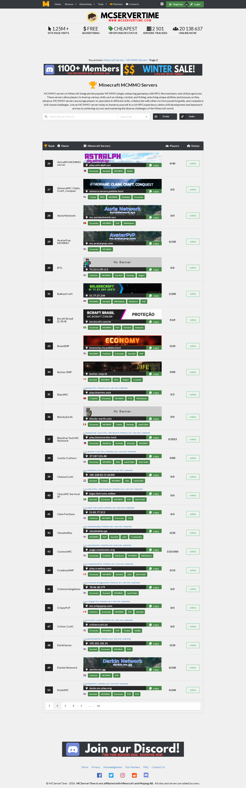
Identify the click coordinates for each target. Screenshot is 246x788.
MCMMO (118, 171)
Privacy (96, 767)
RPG (102, 197)
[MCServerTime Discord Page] (146, 775)
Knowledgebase (112, 767)
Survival (106, 171)
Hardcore (133, 301)
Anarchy (131, 443)
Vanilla (137, 630)
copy (156, 165)
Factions (94, 275)
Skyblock (107, 443)
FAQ (146, 767)
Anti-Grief (143, 462)
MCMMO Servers (136, 60)
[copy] (146, 165)
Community (136, 537)
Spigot (141, 275)
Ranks (130, 171)
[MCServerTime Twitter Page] (111, 775)
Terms (84, 767)
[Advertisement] (123, 47)
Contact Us (158, 767)
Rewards (139, 327)
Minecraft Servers (114, 60)
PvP (117, 223)
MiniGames (129, 223)
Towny (93, 197)
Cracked (137, 379)
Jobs (118, 462)
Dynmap (130, 275)
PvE (144, 301)
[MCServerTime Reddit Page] (134, 775)
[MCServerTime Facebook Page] (99, 775)
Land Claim (143, 424)
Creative (94, 398)
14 (98, 705)
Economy (94, 171)
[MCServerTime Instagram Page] (123, 775)
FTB (130, 398)
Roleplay (126, 197)
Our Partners (132, 767)
